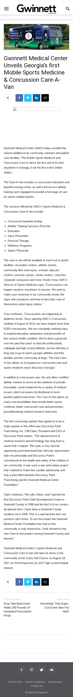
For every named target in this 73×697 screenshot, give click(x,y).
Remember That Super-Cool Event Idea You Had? (54, 607)
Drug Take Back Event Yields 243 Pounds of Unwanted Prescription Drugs (17, 609)
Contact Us (36, 685)
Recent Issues (55, 682)
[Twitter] (41, 670)
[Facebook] (21, 670)
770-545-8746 (14, 682)
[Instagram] (31, 670)
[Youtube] (51, 670)
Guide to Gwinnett (35, 682)
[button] (68, 9)
